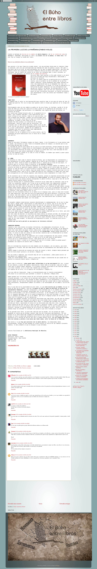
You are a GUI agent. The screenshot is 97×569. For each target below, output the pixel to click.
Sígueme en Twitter (74, 106)
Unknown (13, 454)
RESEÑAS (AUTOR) (70, 35)
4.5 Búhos (15, 367)
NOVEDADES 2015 (50, 40)
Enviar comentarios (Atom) (19, 506)
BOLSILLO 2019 (62, 40)
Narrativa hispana (77, 290)
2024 (75, 313)
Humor (74, 287)
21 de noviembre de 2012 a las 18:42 (23, 414)
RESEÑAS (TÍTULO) (44, 38)
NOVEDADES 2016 (38, 40)
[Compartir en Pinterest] (39, 366)
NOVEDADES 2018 (13, 40)
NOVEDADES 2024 (34, 35)
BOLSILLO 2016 (12, 43)
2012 (75, 336)
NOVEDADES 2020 (13, 38)
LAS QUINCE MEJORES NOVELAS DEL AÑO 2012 (83, 191)
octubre (77, 382)
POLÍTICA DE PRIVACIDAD (62, 43)
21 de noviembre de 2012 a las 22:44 (23, 431)
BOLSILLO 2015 (23, 43)
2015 (75, 330)
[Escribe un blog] (35, 366)
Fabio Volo (19, 367)
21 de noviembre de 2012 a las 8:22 (22, 384)
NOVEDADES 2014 (35, 43)
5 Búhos (74, 284)
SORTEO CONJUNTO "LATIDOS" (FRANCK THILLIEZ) (83, 251)
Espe (12, 423)
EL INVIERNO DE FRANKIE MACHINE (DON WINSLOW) (81, 352)
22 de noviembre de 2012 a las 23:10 (24, 443)
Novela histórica (76, 297)
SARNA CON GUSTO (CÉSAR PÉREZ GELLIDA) (83, 205)
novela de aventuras (77, 304)
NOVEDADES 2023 (46, 35)
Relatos (74, 302)
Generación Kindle (77, 285)
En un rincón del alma (58, 54)
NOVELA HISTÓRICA (83, 35)
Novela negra (76, 299)
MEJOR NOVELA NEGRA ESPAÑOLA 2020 (82, 219)
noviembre (77, 340)
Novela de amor (76, 294)
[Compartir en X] (37, 366)
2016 (75, 328)
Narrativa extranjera (26, 367)
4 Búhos (74, 280)
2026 (75, 309)
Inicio (40, 503)
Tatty (12, 393)
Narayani (13, 431)
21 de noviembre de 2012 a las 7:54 (23, 375)
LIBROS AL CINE (56, 38)
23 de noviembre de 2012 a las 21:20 (23, 454)
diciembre (77, 338)
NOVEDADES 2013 (48, 43)
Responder (13, 380)
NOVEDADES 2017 (25, 40)
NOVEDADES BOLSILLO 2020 (29, 38)
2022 (75, 317)
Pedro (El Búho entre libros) (80, 182)
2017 (75, 327)
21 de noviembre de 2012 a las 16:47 (21, 393)
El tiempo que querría (40, 73)
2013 (75, 334)
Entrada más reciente (14, 503)
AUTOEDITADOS (67, 38)
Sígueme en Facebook (74, 103)
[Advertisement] (39, 492)
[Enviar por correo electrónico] (34, 366)
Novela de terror (76, 295)
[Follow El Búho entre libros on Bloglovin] (78, 110)
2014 (75, 332)
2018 (75, 325)
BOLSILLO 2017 (73, 40)
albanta (12, 384)
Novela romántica (77, 300)
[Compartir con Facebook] (38, 366)
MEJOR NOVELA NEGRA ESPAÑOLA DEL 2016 (82, 258)
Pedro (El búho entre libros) (80, 184)
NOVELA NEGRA (58, 35)
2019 (75, 323)
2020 (75, 321)
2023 (75, 315)
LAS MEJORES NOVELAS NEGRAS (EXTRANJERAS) (82, 225)
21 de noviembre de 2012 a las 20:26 (21, 423)
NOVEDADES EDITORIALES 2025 (17, 35)
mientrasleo (13, 443)
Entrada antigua (65, 503)
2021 (75, 319)
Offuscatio (13, 375)
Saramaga (13, 414)
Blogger (57, 565)
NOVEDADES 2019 (80, 38)
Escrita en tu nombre (28, 54)
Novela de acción (76, 292)
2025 (75, 311)
